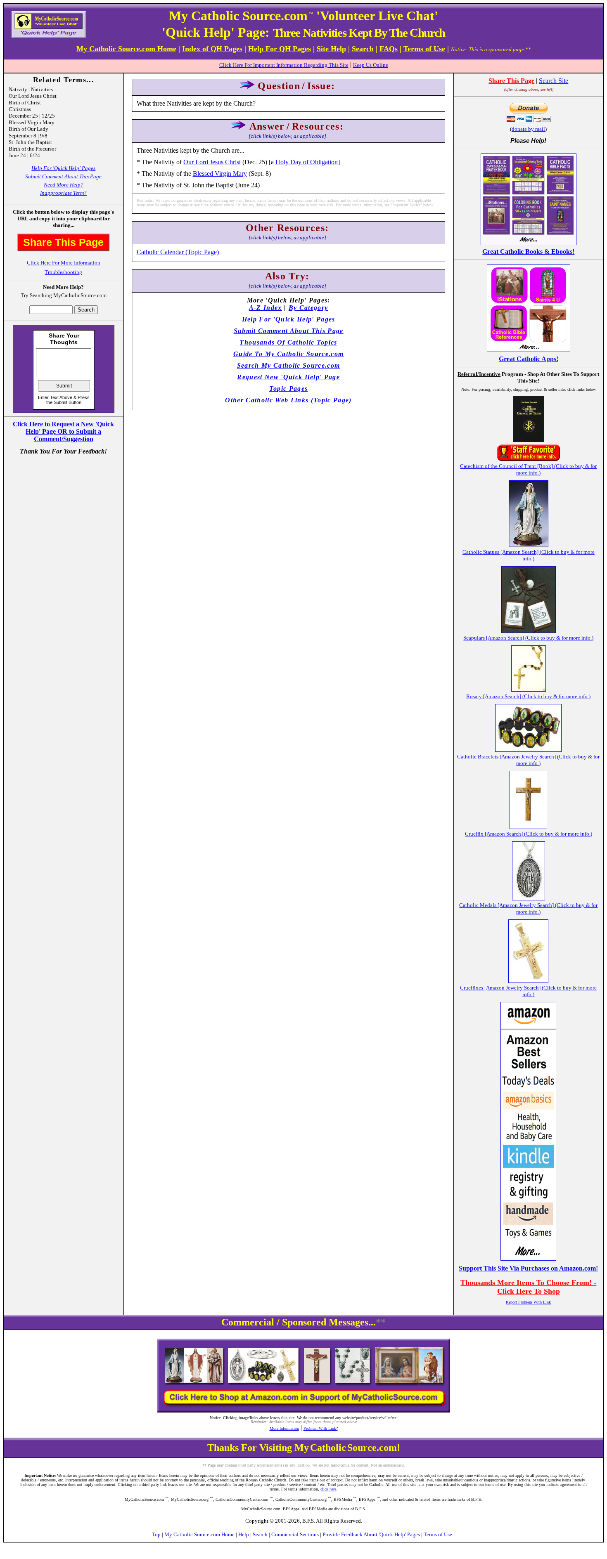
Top (156, 1534)
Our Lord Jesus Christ (212, 161)
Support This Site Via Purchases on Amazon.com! (528, 1268)
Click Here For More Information (63, 263)
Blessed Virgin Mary (220, 173)
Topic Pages (288, 388)
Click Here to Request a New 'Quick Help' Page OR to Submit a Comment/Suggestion (63, 431)
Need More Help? (63, 185)
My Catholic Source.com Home (199, 1534)
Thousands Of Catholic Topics (288, 342)
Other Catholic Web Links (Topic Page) (288, 400)
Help (243, 1534)
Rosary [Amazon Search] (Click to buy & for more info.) (528, 696)
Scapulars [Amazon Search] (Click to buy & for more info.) (528, 638)
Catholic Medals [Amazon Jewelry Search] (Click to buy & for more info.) (528, 908)
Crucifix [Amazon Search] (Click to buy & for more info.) (528, 834)
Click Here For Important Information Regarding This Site (284, 65)
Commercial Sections (295, 1534)
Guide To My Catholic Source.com (288, 353)
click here (328, 1489)
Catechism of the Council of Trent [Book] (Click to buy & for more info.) (528, 469)
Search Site (553, 80)
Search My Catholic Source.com (288, 365)
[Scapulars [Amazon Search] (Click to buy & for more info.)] (528, 630)
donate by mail (528, 129)
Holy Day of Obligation (306, 161)
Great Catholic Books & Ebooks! (528, 251)
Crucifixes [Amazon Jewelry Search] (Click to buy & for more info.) (528, 991)
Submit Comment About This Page (63, 176)
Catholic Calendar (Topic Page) (178, 251)
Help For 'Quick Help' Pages (63, 168)
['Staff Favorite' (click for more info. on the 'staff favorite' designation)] (528, 459)
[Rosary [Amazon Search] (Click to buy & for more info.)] (528, 689)
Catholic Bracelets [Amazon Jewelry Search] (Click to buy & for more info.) (528, 760)
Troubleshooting (63, 272)
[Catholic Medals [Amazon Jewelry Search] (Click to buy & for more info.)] (528, 898)
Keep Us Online (370, 65)
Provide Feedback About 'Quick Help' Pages (371, 1534)
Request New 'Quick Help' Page (288, 376)
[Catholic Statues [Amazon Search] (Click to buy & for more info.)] (528, 544)
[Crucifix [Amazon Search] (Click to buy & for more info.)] (528, 826)
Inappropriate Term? (63, 193)
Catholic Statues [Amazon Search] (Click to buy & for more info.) (528, 555)
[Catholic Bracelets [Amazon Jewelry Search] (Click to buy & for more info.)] (528, 749)
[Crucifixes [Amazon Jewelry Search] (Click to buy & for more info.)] (528, 980)
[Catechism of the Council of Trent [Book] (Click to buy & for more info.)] (528, 439)
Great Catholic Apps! (528, 358)
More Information (284, 1428)
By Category (308, 307)
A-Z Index (265, 307)
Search (260, 1534)
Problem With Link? (321, 1428)
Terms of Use (438, 1534)
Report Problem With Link (528, 1302)
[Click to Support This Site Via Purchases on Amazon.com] (528, 1258)
